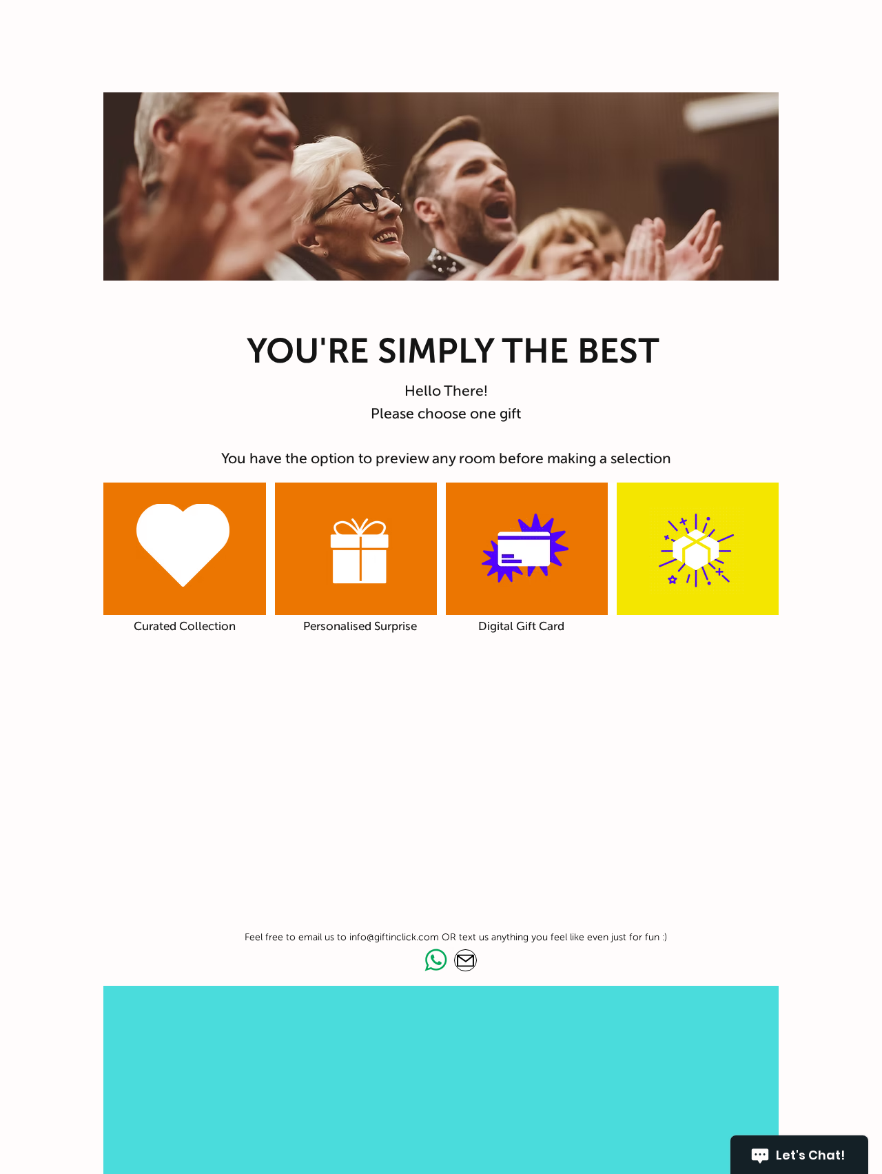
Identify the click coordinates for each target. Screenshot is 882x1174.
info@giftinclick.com (394, 937)
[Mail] (465, 960)
